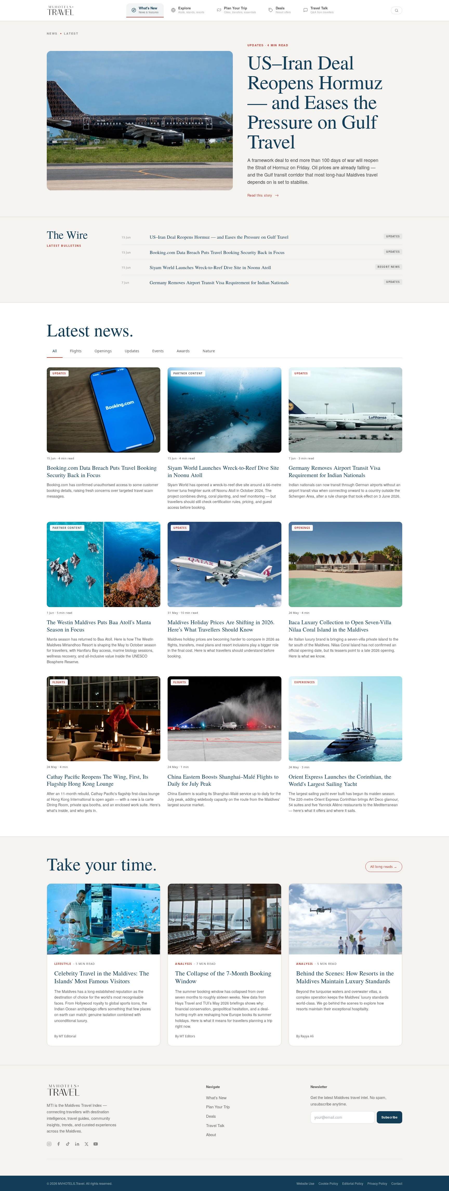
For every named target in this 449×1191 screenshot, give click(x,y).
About (211, 1134)
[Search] (396, 10)
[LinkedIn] (77, 1144)
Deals (211, 1116)
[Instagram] (49, 1144)
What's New (216, 1097)
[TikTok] (67, 1144)
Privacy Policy (377, 1183)
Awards (183, 350)
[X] (86, 1144)
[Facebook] (58, 1144)
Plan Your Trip (218, 1106)
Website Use (305, 1183)
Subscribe (389, 1117)
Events (158, 350)
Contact (396, 1183)
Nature (209, 350)
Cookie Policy (328, 1183)
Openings (103, 350)
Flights (76, 350)
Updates (132, 350)
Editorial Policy (352, 1183)
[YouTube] (95, 1144)
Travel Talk (215, 1125)
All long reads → (383, 866)
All (54, 350)
